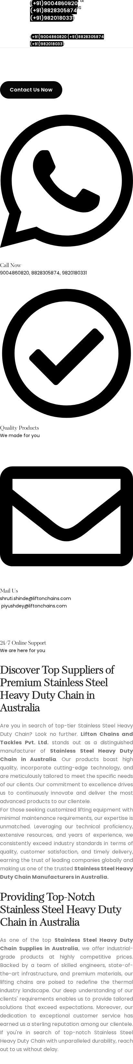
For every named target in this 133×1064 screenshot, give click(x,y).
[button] (31, 90)
